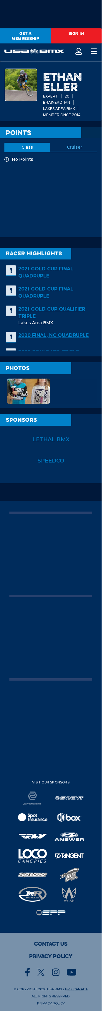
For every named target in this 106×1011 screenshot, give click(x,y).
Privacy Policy (50, 956)
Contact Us (50, 944)
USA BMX (54, 989)
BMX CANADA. (76, 989)
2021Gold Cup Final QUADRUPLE (45, 272)
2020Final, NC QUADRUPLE (53, 335)
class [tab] (27, 147)
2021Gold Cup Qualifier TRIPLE (51, 312)
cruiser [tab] (74, 147)
